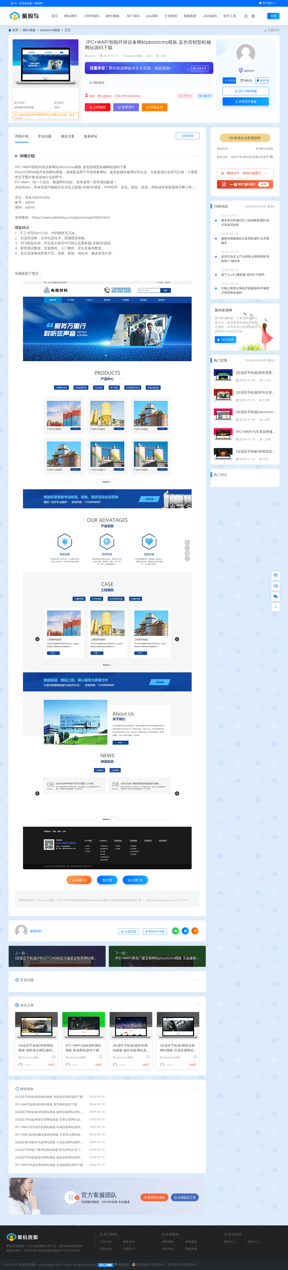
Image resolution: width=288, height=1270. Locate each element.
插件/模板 (113, 16)
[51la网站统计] (105, 1264)
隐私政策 (191, 1248)
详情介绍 (21, 136)
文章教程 (171, 16)
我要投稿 (273, 30)
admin (92, 55)
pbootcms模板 (50, 30)
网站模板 (56, 172)
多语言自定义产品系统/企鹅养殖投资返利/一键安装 (245, 259)
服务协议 (129, 1241)
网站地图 (123, 1264)
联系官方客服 (247, 101)
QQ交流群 (227, 339)
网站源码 (70, 16)
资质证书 (129, 1248)
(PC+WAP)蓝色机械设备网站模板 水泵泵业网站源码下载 (50, 1134)
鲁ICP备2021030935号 (150, 1264)
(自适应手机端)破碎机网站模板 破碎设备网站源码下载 (130, 1048)
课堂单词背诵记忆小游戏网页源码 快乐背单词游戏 (245, 222)
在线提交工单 (187, 1197)
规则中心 (253, 1241)
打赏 (108, 880)
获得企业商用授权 (247, 138)
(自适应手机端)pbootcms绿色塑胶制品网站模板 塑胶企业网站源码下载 (256, 412)
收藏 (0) (206, 95)
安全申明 (105, 1248)
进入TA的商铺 (247, 91)
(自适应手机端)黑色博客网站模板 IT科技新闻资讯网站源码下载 (256, 372)
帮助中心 (230, 1241)
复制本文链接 (156, 931)
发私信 (248, 80)
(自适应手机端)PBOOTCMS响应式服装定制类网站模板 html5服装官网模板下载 (57, 958)
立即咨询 (188, 135)
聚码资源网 (27, 900)
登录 (273, 16)
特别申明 (168, 1248)
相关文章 (67, 136)
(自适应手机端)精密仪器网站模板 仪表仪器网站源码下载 (177, 1048)
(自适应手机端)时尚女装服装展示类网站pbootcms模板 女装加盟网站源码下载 (256, 392)
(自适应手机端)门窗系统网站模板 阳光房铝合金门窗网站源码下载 (50, 1149)
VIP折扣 (107, 96)
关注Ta (231, 80)
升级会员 (201, 68)
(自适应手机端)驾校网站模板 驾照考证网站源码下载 (35, 1048)
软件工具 (229, 16)
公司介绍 (105, 1241)
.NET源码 (133, 16)
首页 (54, 16)
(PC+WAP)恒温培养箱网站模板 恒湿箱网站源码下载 (49, 1165)
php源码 (152, 16)
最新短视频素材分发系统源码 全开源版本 (245, 240)
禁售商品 (191, 1241)
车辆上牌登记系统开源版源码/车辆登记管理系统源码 (245, 290)
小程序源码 (91, 16)
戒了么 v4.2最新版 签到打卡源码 (242, 274)
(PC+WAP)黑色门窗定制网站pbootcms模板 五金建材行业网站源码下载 (157, 958)
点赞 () (187, 95)
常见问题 (44, 136)
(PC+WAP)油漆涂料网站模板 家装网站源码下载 (83, 1047)
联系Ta (264, 80)
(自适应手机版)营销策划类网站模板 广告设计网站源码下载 (256, 451)
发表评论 (90, 136)
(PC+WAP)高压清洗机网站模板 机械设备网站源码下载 (50, 1127)
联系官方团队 (156, 1197)
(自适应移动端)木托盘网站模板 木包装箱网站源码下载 (50, 1142)
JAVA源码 (210, 16)
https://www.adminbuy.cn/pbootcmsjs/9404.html (71, 217)
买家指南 (168, 1241)
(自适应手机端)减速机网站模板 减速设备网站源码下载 (50, 1157)
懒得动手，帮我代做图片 (244, 173)
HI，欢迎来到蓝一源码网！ (28, 3)
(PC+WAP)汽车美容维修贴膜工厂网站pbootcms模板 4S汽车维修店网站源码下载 (256, 432)
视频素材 (190, 16)
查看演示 (127, 107)
